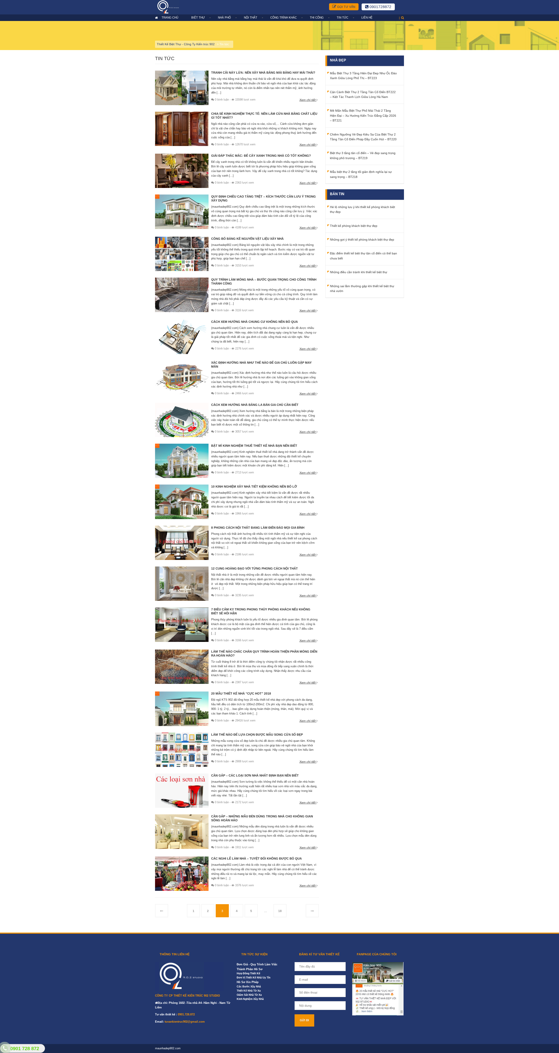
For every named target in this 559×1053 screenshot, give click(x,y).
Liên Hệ (367, 17)
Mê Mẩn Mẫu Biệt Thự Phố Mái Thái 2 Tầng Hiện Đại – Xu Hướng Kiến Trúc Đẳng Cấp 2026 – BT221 (363, 115)
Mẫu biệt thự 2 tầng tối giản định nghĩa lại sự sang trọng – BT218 (361, 174)
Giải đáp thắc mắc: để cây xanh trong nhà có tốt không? (261, 155)
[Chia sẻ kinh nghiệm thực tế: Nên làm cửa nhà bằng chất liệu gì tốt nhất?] (182, 128)
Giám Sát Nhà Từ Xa (249, 994)
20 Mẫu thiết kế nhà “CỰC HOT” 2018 (241, 693)
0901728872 (379, 7)
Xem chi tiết (307, 100)
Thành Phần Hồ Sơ (249, 969)
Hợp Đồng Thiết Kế (248, 973)
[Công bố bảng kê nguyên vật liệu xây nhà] (182, 253)
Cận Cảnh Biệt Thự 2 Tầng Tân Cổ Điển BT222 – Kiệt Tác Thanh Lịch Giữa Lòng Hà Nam (363, 94)
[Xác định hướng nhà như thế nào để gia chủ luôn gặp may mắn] (182, 377)
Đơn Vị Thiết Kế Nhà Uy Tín (253, 977)
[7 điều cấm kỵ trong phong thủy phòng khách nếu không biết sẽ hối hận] (182, 624)
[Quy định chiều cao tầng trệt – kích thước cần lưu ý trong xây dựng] (182, 211)
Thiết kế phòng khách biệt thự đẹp (353, 226)
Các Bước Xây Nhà (249, 986)
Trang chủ (170, 17)
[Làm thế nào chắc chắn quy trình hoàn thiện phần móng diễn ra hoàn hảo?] (182, 666)
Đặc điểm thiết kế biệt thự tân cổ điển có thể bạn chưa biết (363, 256)
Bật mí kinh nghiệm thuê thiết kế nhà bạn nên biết (254, 445)
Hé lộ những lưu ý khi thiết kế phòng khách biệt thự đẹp (362, 209)
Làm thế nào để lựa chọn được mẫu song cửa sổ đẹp (257, 734)
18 (280, 911)
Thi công (317, 17)
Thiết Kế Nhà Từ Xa (249, 990)
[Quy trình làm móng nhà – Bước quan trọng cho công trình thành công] (182, 294)
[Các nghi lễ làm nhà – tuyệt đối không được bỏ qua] (182, 873)
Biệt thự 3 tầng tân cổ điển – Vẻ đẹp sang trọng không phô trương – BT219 (362, 155)
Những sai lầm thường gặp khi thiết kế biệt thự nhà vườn (362, 288)
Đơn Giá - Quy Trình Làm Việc (257, 964)
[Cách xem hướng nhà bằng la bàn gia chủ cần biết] (182, 419)
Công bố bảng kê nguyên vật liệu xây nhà (247, 238)
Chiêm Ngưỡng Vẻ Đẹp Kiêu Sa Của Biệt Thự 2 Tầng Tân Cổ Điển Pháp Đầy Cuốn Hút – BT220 (363, 137)
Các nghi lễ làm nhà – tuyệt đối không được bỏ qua (256, 858)
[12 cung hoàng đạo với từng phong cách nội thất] (182, 583)
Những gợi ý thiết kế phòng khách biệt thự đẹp (362, 239)
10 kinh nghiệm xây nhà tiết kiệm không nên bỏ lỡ (254, 486)
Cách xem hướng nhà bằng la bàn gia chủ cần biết (254, 405)
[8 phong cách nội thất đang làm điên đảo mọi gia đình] (182, 542)
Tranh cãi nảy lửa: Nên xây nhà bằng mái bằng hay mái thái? (263, 72)
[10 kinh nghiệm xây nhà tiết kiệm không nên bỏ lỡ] (182, 501)
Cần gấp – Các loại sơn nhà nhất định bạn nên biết (255, 775)
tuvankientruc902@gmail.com (185, 1021)
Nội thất (250, 17)
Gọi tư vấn (345, 7)
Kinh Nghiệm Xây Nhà (250, 999)
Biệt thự (198, 17)
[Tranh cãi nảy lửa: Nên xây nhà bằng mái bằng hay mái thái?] (182, 87)
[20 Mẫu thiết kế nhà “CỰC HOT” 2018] (182, 708)
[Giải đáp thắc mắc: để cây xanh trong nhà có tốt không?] (182, 170)
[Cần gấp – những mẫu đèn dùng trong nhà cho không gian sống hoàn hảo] (182, 831)
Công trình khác (283, 17)
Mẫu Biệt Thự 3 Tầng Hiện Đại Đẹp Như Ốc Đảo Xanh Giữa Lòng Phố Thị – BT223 (363, 75)
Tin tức (342, 17)
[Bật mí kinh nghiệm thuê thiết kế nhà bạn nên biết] (182, 460)
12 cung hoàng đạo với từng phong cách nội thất (254, 568)
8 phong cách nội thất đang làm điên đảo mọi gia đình (257, 527)
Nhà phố (224, 17)
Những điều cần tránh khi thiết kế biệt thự (358, 272)
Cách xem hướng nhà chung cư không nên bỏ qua (254, 321)
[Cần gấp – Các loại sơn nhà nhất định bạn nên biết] (182, 790)
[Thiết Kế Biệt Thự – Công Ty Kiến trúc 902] (172, 7)
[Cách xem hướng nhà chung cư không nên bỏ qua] (182, 336)
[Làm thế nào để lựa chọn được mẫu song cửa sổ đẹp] (182, 749)
